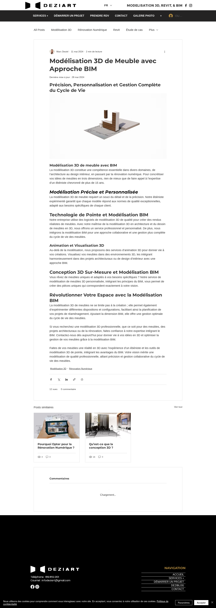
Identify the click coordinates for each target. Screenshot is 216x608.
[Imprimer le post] (81, 379)
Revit (116, 29)
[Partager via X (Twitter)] (58, 379)
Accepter (201, 602)
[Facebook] (186, 5)
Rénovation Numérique (92, 29)
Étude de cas (134, 29)
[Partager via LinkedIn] (66, 379)
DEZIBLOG (177, 583)
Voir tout (178, 407)
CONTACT (178, 586)
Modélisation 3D (61, 29)
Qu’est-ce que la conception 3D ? (101, 445)
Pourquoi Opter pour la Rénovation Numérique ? (56, 445)
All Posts (39, 29)
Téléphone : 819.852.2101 (45, 574)
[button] (41, 16)
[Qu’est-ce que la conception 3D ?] (108, 425)
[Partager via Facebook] (50, 379)
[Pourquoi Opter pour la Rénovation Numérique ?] (57, 425)
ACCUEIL (178, 572)
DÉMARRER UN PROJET (169, 579)
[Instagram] (191, 5)
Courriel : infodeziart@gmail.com (50, 578)
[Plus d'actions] (165, 51)
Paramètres (184, 602)
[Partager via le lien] (74, 379)
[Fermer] (212, 602)
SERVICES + (176, 575)
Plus (151, 29)
